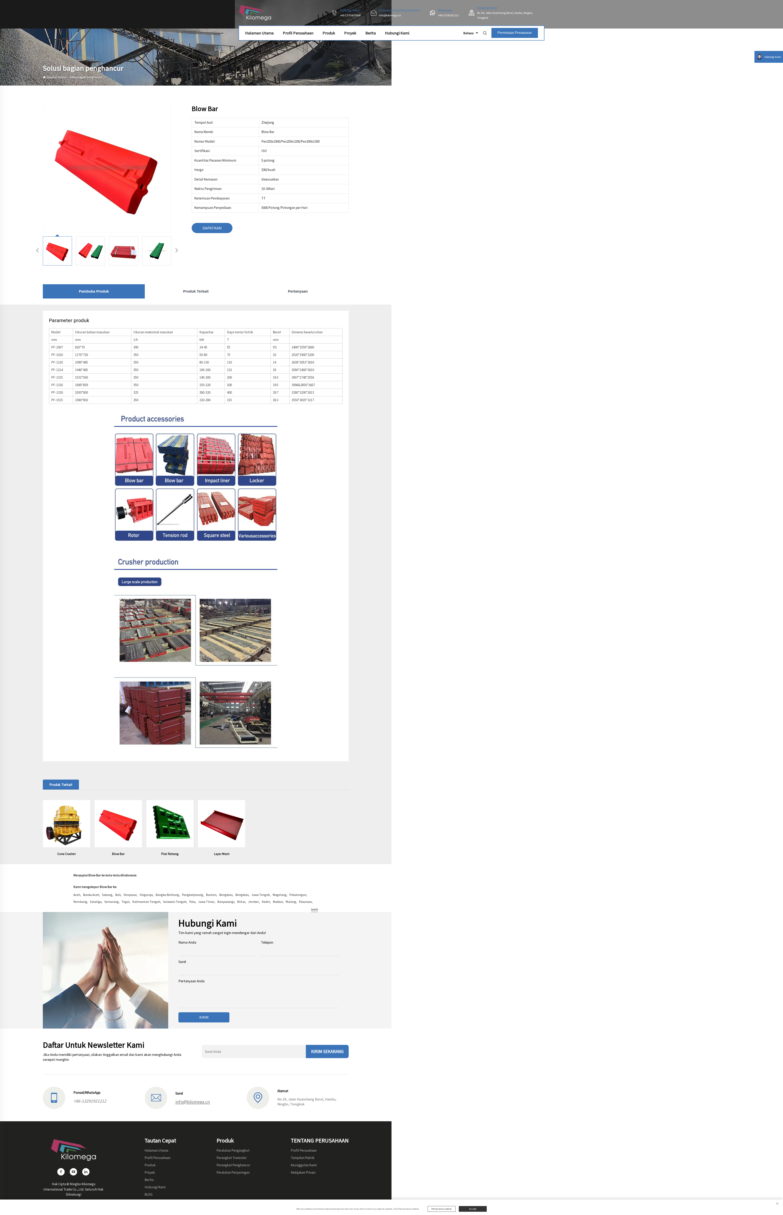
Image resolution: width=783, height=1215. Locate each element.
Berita (370, 32)
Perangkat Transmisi (231, 1158)
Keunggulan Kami (304, 1165)
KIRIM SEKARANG (327, 1051)
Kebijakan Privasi (303, 1172)
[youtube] (73, 1171)
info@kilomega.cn (390, 15)
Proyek (350, 32)
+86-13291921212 (448, 15)
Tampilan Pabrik (302, 1158)
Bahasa (468, 33)
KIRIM (204, 1017)
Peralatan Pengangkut (233, 1150)
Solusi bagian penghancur (86, 77)
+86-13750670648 (350, 15)
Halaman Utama (259, 32)
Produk (329, 32)
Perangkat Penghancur (233, 1165)
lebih (314, 909)
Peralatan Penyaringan (233, 1172)
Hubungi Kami (397, 32)
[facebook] (61, 1171)
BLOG (149, 1194)
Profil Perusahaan (298, 32)
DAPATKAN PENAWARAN (212, 229)
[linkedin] (86, 1171)
